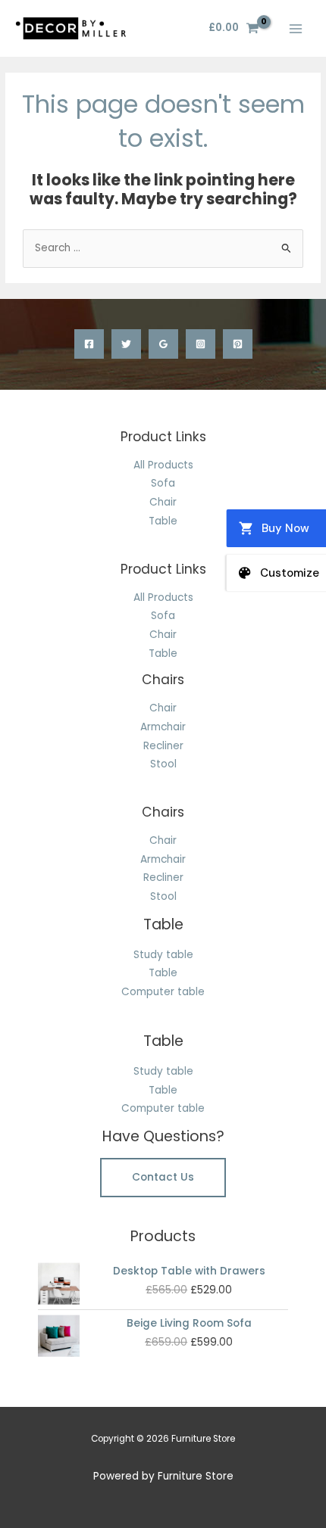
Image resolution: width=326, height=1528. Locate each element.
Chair (163, 502)
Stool (163, 764)
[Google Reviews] (163, 344)
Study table (163, 955)
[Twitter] (126, 344)
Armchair (163, 727)
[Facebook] (89, 344)
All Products (163, 465)
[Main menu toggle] (296, 28)
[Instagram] (200, 344)
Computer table (163, 992)
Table (163, 521)
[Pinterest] (237, 344)
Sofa (163, 483)
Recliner (163, 746)
